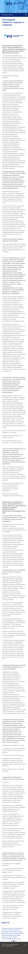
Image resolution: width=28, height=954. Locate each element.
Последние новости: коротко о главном (7, 15)
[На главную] (14, 4)
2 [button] (13, 941)
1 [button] (11, 941)
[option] (14, 932)
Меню (25, 11)
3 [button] (15, 941)
